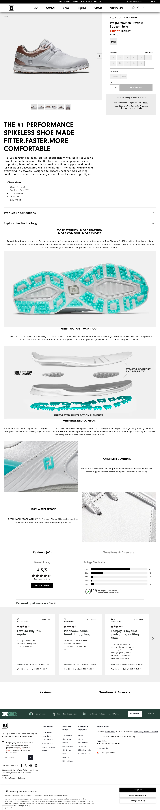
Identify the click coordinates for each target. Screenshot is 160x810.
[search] (133, 8)
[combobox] (7, 807)
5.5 (120, 57)
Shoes (66, 8)
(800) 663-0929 (103, 741)
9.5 (134, 63)
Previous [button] (2, 56)
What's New (116, 8)
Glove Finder (68, 746)
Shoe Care (46, 736)
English (6, 808)
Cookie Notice (62, 795)
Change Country (108, 753)
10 (141, 63)
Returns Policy (84, 754)
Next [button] (99, 56)
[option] (51, 56)
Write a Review (130, 17)
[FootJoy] (11, 8)
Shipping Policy (85, 750)
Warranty (82, 746)
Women (50, 8)
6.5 (134, 57)
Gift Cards (66, 750)
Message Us (102, 748)
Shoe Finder (67, 735)
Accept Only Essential (137, 795)
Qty (111, 82)
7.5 (148, 57)
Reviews (46, 692)
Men (36, 8)
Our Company (47, 732)
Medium (115, 77)
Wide (124, 77)
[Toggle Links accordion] (50, 726)
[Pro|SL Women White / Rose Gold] (51, 56)
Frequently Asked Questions (146, 732)
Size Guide (148, 52)
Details (145, 103)
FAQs (80, 735)
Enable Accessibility (134, 2)
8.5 (120, 63)
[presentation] (42, 553)
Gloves (98, 8)
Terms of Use (37, 795)
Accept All (138, 790)
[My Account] (138, 8)
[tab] (143, 8)
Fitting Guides (68, 761)
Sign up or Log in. (128, 108)
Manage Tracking (138, 801)
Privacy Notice (48, 795)
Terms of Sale (47, 744)
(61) (120, 17)
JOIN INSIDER (135, 714)
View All (52, 603)
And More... (114, 714)
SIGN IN (151, 714)
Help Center (110, 732)
